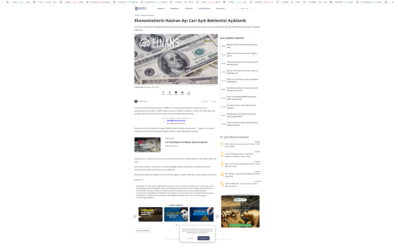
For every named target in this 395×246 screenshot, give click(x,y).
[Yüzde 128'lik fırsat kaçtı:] (150, 214)
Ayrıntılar (190, 238)
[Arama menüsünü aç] (237, 8)
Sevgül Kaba (143, 101)
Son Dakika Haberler (232, 38)
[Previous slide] (2, 2)
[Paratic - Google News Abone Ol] (209, 102)
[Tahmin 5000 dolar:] (202, 214)
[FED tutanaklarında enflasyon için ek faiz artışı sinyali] (176, 214)
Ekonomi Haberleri (147, 15)
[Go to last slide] (135, 216)
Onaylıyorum (203, 238)
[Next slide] (392, 2)
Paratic (136, 15)
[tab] (175, 225)
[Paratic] (140, 8)
